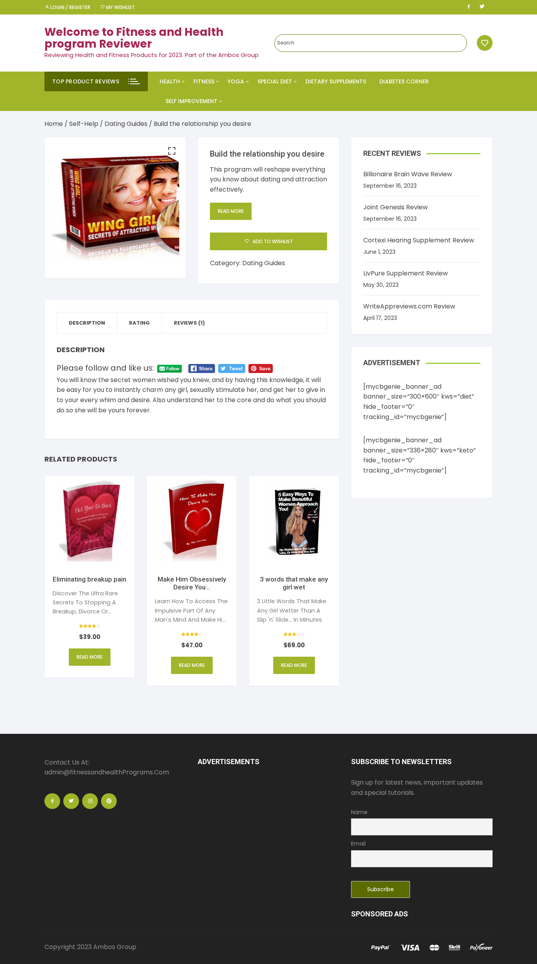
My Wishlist (120, 7)
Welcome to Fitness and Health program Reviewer (133, 38)
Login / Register (69, 7)
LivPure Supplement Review (405, 273)
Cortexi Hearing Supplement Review (418, 240)
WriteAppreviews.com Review (409, 306)
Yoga (236, 81)
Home (53, 123)
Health (170, 81)
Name (359, 812)
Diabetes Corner (404, 81)
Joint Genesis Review (395, 207)
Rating (139, 323)
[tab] (87, 322)
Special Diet (274, 81)
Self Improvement (191, 101)
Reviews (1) (189, 323)
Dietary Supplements (335, 81)
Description (87, 323)
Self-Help (83, 123)
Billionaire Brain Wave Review (407, 174)
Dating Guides (126, 123)
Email (358, 844)
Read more (231, 211)
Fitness (203, 81)
